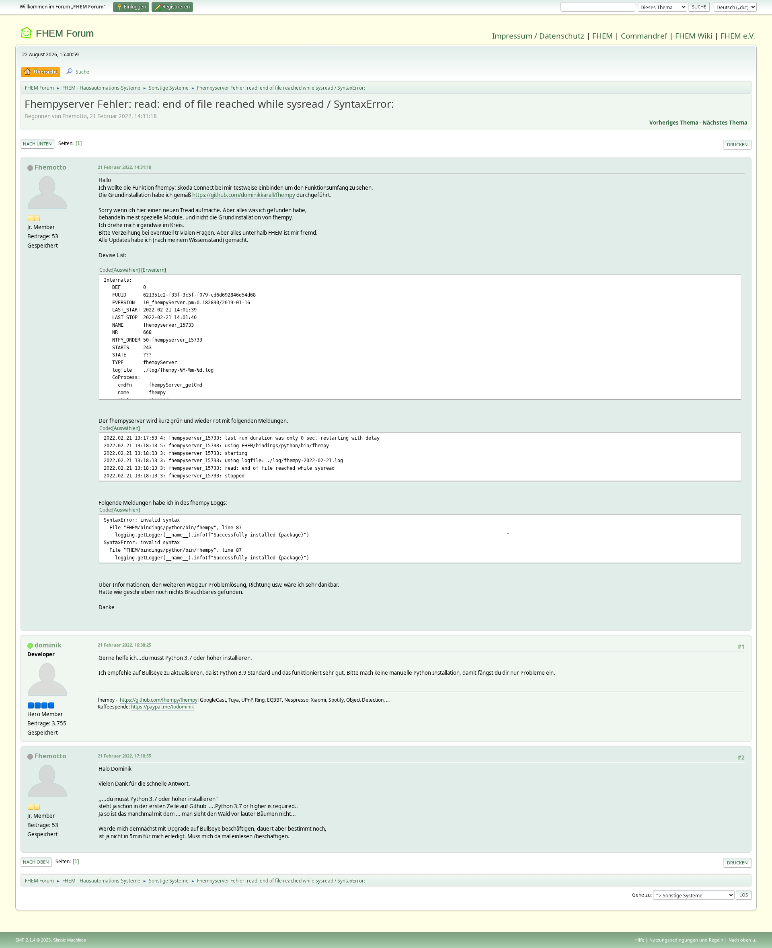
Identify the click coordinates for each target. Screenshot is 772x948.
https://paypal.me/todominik (162, 706)
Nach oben (36, 862)
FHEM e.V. (738, 36)
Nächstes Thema (724, 122)
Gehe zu (641, 894)
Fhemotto (50, 167)
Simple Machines (69, 940)
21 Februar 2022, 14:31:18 (124, 167)
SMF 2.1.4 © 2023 (33, 940)
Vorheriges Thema (673, 122)
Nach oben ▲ (743, 940)
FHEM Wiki (693, 36)
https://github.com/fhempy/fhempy (158, 699)
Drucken (737, 144)
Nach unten (37, 144)
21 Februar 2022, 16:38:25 (124, 645)
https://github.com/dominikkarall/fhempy (243, 195)
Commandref (644, 36)
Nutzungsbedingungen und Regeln (686, 940)
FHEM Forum (65, 33)
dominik (48, 645)
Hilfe (639, 940)
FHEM (602, 36)
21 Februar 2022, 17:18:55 (124, 756)
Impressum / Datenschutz (538, 36)
